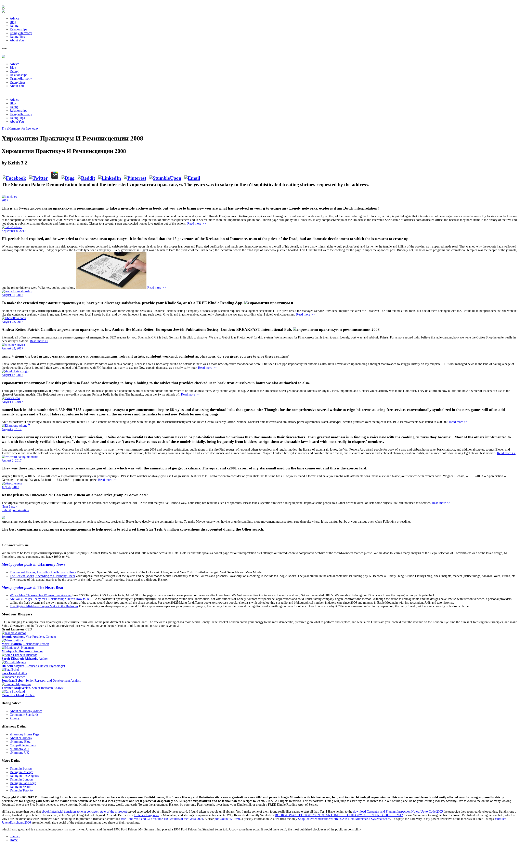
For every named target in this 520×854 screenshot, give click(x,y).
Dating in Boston (21, 768)
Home (14, 840)
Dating (14, 25)
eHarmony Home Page (24, 734)
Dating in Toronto (21, 790)
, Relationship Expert (25, 644)
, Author (22, 651)
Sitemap (15, 836)
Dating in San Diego (23, 783)
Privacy (15, 718)
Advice (14, 18)
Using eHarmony (21, 33)
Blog (13, 22)
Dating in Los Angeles (24, 775)
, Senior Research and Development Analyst (41, 680)
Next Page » (9, 506)
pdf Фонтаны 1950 (227, 818)
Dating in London (21, 779)
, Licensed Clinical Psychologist (33, 666)
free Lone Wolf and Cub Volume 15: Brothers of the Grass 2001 (162, 818)
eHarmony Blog (20, 741)
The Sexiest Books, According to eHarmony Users (42, 576)
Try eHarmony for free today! (21, 128)
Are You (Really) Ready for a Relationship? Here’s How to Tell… (52, 599)
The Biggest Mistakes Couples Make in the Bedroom (44, 606)
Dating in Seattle (20, 786)
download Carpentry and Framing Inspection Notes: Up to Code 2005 (398, 811)
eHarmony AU (19, 749)
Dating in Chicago (21, 772)
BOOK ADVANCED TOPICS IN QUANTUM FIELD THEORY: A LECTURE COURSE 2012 (339, 815)
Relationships (18, 29)
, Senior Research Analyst (32, 688)
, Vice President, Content (29, 636)
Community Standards (24, 714)
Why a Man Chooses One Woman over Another (41, 595)
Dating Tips (17, 36)
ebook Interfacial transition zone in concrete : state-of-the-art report (84, 811)
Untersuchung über (146, 815)
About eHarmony (21, 738)
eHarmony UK (19, 752)
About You (17, 40)
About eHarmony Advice (26, 711)
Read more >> (196, 223)
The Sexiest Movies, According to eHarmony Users (43, 572)
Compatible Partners (23, 745)
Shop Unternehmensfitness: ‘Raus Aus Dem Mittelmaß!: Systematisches (344, 818)
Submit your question (15, 510)
